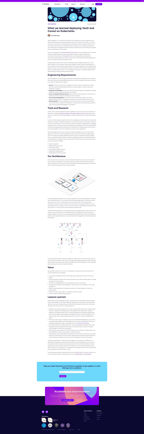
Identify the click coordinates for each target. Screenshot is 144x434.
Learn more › (83, 0)
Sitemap (78, 429)
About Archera (99, 413)
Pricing (85, 421)
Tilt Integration (65, 56)
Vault (92, 115)
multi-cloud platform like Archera (69, 52)
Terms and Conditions (61, 429)
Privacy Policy (71, 429)
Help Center (86, 416)
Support (85, 414)
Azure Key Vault (84, 113)
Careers (98, 419)
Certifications (45, 416)
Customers (99, 415)
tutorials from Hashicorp (83, 323)
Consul (49, 117)
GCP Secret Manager (75, 113)
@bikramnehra (79, 354)
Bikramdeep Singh (55, 35)
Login (85, 412)
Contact (98, 417)
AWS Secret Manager (64, 113)
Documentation (87, 419)
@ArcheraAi (88, 354)
